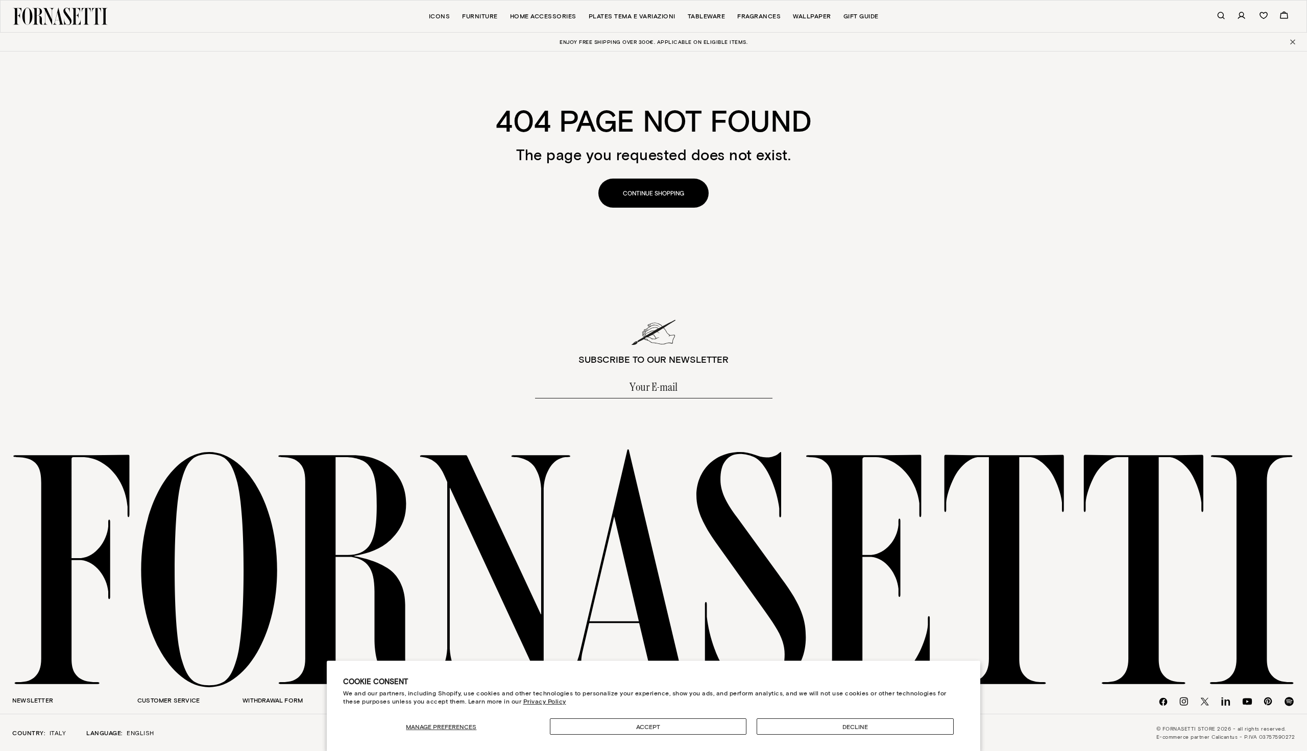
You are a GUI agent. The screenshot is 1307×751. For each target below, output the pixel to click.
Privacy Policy (544, 701)
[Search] (1215, 16)
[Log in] (1236, 16)
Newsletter (32, 700)
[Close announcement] (1292, 42)
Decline (855, 726)
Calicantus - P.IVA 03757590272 (1253, 737)
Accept (648, 726)
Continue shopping (653, 193)
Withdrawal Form (273, 700)
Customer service (168, 700)
